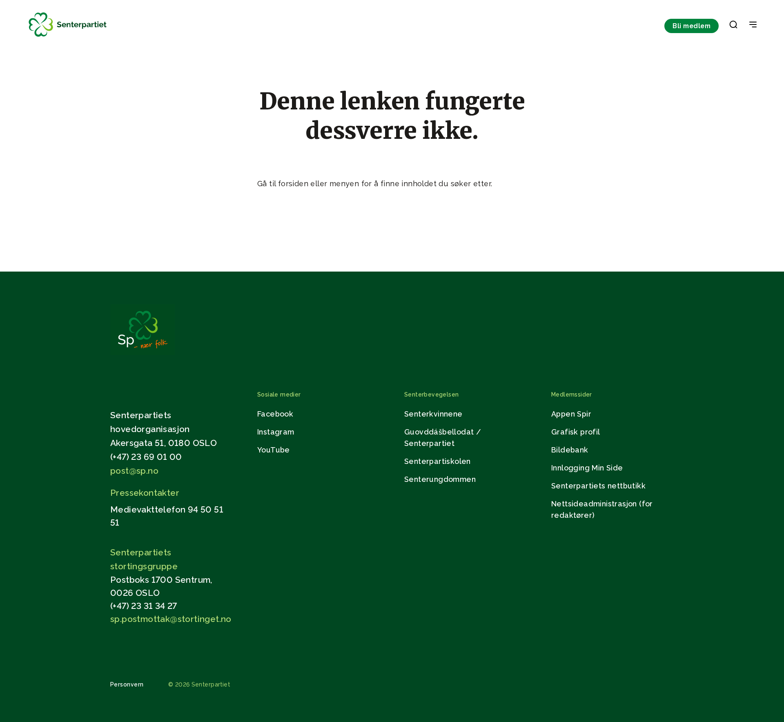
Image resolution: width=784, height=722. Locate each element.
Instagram (275, 432)
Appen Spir (571, 414)
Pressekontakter (144, 493)
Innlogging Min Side (587, 468)
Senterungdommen (440, 479)
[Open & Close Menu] (753, 25)
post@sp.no (134, 471)
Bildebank (569, 450)
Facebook (275, 414)
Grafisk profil (575, 432)
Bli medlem (691, 26)
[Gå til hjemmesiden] (142, 352)
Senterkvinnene (433, 414)
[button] (733, 26)
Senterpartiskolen (437, 461)
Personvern (127, 684)
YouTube (273, 450)
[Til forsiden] (67, 36)
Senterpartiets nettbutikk (598, 485)
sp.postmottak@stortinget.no (171, 619)
